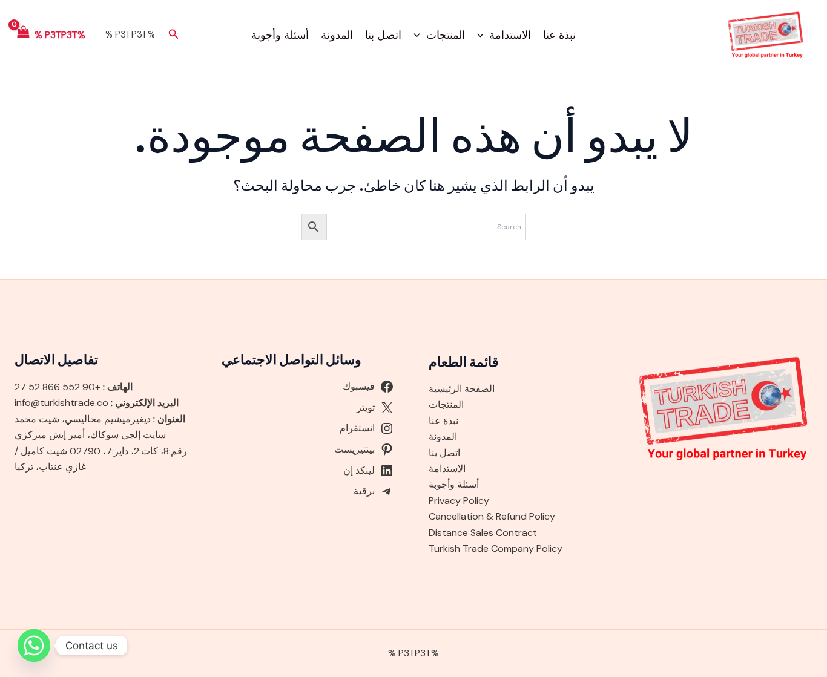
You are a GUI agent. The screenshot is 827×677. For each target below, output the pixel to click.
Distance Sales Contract (483, 532)
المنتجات (445, 35)
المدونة (337, 35)
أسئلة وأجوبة (280, 35)
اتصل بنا (383, 35)
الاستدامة (510, 35)
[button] (483, 35)
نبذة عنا (559, 35)
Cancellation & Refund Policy (492, 516)
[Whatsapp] (34, 645)
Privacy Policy (459, 500)
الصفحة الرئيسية (462, 388)
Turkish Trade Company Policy (495, 548)
